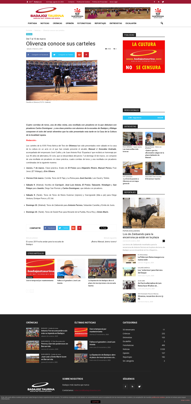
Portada (32, 23)
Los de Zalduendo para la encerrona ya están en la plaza (141, 236)
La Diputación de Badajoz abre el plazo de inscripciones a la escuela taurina (102, 283)
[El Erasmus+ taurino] (155, 168)
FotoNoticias (84, 23)
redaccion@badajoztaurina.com (87, 390)
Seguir (160, 118)
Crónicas (57, 23)
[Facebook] (154, 1)
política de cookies (158, 397)
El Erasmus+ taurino (152, 179)
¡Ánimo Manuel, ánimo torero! (104, 241)
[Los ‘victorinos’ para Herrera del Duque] (129, 271)
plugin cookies (185, 400)
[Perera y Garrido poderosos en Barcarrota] (32, 345)
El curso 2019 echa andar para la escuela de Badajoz (45, 243)
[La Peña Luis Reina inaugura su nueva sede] (129, 258)
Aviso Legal (113, 2)
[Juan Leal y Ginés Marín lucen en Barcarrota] (32, 358)
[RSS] (159, 1)
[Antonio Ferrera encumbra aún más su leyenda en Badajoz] (32, 332)
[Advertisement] (71, 112)
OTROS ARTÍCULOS (36, 253)
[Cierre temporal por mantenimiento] (40, 268)
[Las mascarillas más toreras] (133, 138)
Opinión (70, 23)
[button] (162, 23)
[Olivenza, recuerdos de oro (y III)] (129, 297)
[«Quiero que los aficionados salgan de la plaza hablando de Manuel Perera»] (155, 138)
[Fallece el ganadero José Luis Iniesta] (71, 268)
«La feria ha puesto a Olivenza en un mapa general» (131, 181)
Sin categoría (128, 361)
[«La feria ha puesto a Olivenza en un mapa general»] (133, 168)
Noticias (45, 23)
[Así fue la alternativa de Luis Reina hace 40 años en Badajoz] (129, 284)
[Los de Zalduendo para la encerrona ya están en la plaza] (144, 213)
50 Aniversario (129, 329)
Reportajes (100, 23)
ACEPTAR (95, 402)
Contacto (71, 2)
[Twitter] (163, 1)
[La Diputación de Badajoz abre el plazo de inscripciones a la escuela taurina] (102, 268)
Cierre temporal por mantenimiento (39, 280)
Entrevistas (116, 23)
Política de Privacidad (99, 2)
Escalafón (131, 23)
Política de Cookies (83, 2)
